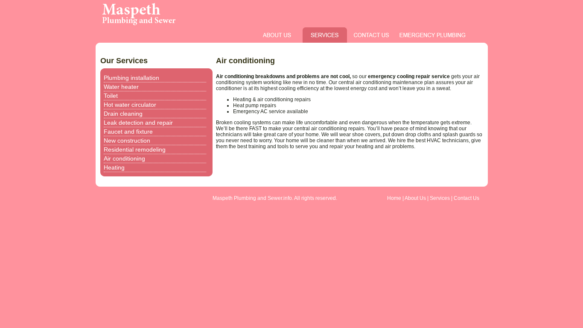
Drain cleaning (123, 113)
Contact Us (466, 198)
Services (440, 198)
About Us (415, 198)
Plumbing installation (131, 77)
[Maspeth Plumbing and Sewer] (209, 26)
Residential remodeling (135, 149)
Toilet (111, 95)
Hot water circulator (130, 104)
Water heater (121, 86)
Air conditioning (124, 158)
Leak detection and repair (138, 122)
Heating (114, 167)
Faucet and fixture (128, 131)
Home (394, 198)
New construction (127, 140)
